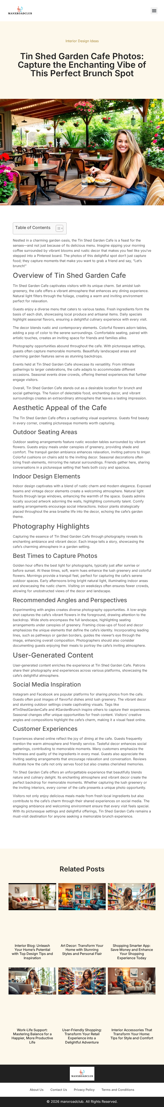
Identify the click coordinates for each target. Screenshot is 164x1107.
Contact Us (58, 1089)
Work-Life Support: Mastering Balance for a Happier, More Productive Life (32, 1036)
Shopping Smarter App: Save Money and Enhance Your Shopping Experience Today (132, 951)
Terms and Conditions (117, 1089)
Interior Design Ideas (82, 41)
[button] (154, 10)
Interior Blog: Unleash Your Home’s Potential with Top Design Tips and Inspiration (32, 951)
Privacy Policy (84, 1089)
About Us (37, 1089)
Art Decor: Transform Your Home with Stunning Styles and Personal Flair (82, 949)
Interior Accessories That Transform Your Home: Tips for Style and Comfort (131, 1034)
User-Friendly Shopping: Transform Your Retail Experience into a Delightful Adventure (82, 1036)
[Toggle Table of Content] (57, 228)
